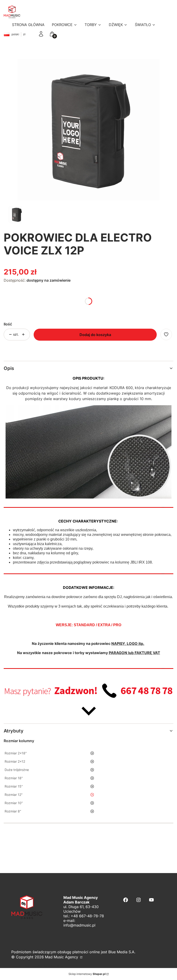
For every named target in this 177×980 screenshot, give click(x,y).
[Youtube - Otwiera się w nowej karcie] (151, 900)
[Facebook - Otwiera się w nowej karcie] (125, 900)
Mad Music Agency (62, 957)
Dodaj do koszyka (95, 334)
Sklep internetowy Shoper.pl (35, 965)
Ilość (8, 324)
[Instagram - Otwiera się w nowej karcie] (138, 900)
